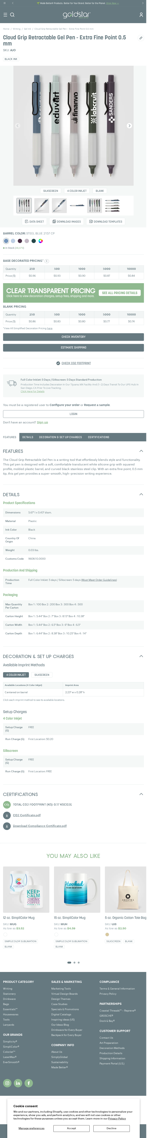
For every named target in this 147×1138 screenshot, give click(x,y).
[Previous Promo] (13, 3)
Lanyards (8, 1025)
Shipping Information (112, 1058)
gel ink (27, 29)
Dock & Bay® (107, 1021)
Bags (6, 1004)
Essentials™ (10, 1009)
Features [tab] (9, 437)
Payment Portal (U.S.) (112, 1063)
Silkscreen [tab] (41, 675)
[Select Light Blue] (13, 241)
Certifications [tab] (98, 437)
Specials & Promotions (65, 1009)
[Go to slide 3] (79, 963)
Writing (7, 988)
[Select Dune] (27, 241)
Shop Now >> (112, 3)
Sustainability (59, 1062)
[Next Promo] (143, 3)
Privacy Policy (117, 1118)
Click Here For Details (32, 391)
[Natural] (107, 934)
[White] (5, 934)
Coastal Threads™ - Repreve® (118, 1010)
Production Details (111, 1053)
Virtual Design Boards (64, 994)
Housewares (10, 1014)
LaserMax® (10, 1057)
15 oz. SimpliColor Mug (70, 918)
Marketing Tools (61, 988)
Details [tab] (27, 437)
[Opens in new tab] (7, 1083)
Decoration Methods (112, 1048)
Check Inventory (74, 337)
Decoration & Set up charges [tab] (60, 437)
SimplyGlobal (59, 1057)
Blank (100, 191)
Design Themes (60, 999)
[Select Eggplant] (20, 241)
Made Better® (59, 1067)
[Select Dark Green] (34, 241)
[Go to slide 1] (69, 963)
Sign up (42, 422)
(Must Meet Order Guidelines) (99, 580)
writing (16, 29)
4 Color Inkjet (77, 191)
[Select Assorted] (41, 241)
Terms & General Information (117, 988)
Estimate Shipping (73, 347)
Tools (6, 1019)
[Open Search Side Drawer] (12, 14)
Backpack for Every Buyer (66, 1035)
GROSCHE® (106, 1016)
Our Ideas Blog (60, 1025)
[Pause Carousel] (4, 3)
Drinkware (9, 999)
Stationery (9, 994)
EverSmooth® (11, 1062)
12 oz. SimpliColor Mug (19, 918)
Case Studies (59, 1004)
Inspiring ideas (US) (63, 1019)
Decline (111, 1128)
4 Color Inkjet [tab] (16, 675)
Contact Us (106, 1038)
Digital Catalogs (61, 1014)
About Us (56, 1052)
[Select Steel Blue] (6, 241)
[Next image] (129, 125)
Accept (71, 1128)
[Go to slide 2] (74, 963)
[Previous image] (17, 125)
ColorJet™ (9, 1052)
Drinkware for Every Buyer (66, 1030)
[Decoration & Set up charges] (73, 293)
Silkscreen (50, 191)
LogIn (73, 414)
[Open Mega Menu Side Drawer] (5, 14)
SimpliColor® (11, 1047)
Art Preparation (109, 1043)
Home (6, 29)
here (49, 328)
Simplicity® (10, 1041)
